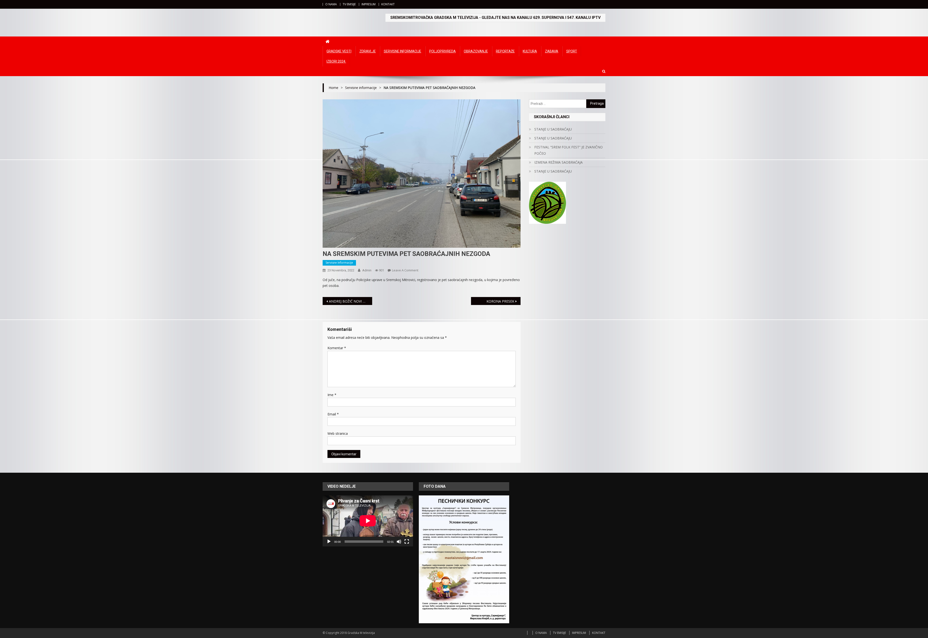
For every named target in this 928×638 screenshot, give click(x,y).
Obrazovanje (476, 51)
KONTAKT (388, 4)
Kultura (530, 51)
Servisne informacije (402, 51)
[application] (368, 520)
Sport (571, 51)
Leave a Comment (405, 270)
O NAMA (331, 4)
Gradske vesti (338, 51)
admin (366, 270)
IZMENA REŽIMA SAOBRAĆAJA (558, 162)
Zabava (551, 51)
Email (333, 414)
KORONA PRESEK (500, 301)
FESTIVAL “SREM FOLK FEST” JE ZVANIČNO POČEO (568, 150)
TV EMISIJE (349, 4)
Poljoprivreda (442, 51)
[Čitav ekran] (406, 541)
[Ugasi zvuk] (399, 541)
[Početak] (328, 541)
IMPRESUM (369, 4)
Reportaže (505, 51)
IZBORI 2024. (336, 61)
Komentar (336, 348)
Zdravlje (367, 51)
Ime (331, 394)
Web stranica (337, 433)
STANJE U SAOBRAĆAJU (553, 129)
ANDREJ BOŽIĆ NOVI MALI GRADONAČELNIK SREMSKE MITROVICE (350, 301)
